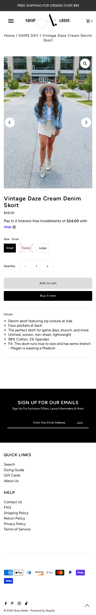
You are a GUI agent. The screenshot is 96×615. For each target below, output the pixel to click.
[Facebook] (5, 603)
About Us (11, 481)
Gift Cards (12, 475)
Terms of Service (17, 529)
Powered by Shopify (43, 610)
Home (9, 35)
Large (42, 248)
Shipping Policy (16, 513)
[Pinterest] (11, 603)
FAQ (7, 507)
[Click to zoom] (85, 63)
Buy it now (48, 295)
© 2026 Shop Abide (16, 610)
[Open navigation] (12, 20)
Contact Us (13, 502)
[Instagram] (19, 603)
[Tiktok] (25, 603)
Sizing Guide (14, 470)
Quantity (9, 266)
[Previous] (10, 122)
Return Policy (14, 518)
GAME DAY (29, 35)
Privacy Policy (15, 524)
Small (9, 248)
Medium (26, 248)
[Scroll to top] (87, 606)
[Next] (86, 122)
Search (9, 464)
